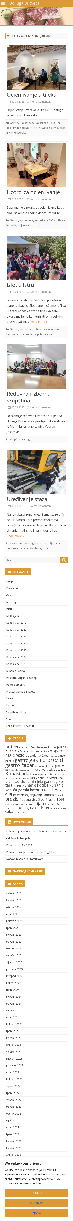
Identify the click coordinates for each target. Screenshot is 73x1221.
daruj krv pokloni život (36, 751)
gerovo (38, 766)
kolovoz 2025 (14, 921)
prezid (12, 799)
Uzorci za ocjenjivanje (33, 192)
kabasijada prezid (25, 770)
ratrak (9, 804)
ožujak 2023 (13, 1045)
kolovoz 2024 (14, 983)
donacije (55, 756)
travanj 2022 (13, 1106)
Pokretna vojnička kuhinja (21, 678)
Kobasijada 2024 (16, 657)
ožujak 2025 (13, 948)
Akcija (13, 543)
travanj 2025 (13, 941)
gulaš (13, 770)
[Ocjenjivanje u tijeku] (36, 68)
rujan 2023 (12, 1017)
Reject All (36, 1213)
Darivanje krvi (14, 588)
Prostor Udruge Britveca (21, 691)
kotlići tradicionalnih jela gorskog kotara (34, 781)
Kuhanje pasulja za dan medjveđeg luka (30, 852)
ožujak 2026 (13, 907)
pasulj (60, 795)
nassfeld (19, 795)
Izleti (9, 609)
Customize (36, 1203)
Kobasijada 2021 (16, 636)
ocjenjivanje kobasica (19, 127)
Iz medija (11, 602)
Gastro (14, 123)
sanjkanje (12, 548)
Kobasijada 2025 (16, 664)
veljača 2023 (13, 1051)
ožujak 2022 (13, 1113)
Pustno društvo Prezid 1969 (41, 799)
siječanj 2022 (14, 1120)
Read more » (39, 322)
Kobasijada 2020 (16, 629)
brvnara (26, 747)
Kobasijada (26, 123)
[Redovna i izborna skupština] (36, 367)
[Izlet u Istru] (36, 259)
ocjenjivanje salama (46, 127)
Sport (9, 719)
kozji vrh (17, 785)
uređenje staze (58, 808)
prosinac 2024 (14, 969)
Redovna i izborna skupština (29, 397)
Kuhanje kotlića (15, 671)
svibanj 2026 (13, 893)
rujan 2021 (12, 1127)
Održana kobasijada (18, 838)
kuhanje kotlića (35, 785)
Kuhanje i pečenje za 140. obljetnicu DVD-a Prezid (36, 831)
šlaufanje (35, 548)
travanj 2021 (13, 1141)
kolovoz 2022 (14, 1079)
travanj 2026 (13, 900)
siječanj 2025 (14, 962)
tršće (46, 548)
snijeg (51, 804)
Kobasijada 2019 (16, 622)
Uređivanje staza (27, 498)
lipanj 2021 (12, 1134)
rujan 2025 (12, 914)
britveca (13, 747)
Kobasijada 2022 (16, 643)
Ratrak (43, 543)
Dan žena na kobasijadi (46, 747)
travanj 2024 (13, 1003)
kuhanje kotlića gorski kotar (34, 787)
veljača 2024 (13, 1010)
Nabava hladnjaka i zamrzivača (25, 859)
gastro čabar (19, 765)
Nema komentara (41, 101)
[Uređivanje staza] (36, 473)
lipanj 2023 (12, 1031)
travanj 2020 (13, 1148)
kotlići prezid (46, 778)
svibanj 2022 (13, 1100)
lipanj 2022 (12, 1093)
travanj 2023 (13, 1038)
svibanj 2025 (13, 934)
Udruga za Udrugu (34, 807)
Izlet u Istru (20, 284)
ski (30, 804)
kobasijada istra (49, 329)
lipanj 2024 (12, 989)
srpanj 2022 (13, 1086)
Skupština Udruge (20, 439)
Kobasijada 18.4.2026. (19, 845)
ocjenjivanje (25, 225)
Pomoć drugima (28, 543)
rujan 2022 (12, 1072)
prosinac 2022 (14, 1065)
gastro (21, 760)
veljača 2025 (13, 955)
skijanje (24, 548)
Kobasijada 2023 (45, 123)
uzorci (37, 225)
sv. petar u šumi (42, 334)
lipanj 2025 (12, 928)
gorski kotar (48, 766)
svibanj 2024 (13, 996)
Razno (10, 705)
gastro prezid (46, 760)
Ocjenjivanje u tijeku (32, 94)
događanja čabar (37, 755)
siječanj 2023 (14, 1058)
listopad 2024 (14, 976)
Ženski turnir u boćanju (20, 726)
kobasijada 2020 (42, 774)
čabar (57, 543)
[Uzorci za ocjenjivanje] (36, 166)
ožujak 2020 (13, 1155)
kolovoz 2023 (14, 1024)
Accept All (36, 1192)
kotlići (31, 778)
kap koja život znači (50, 769)
